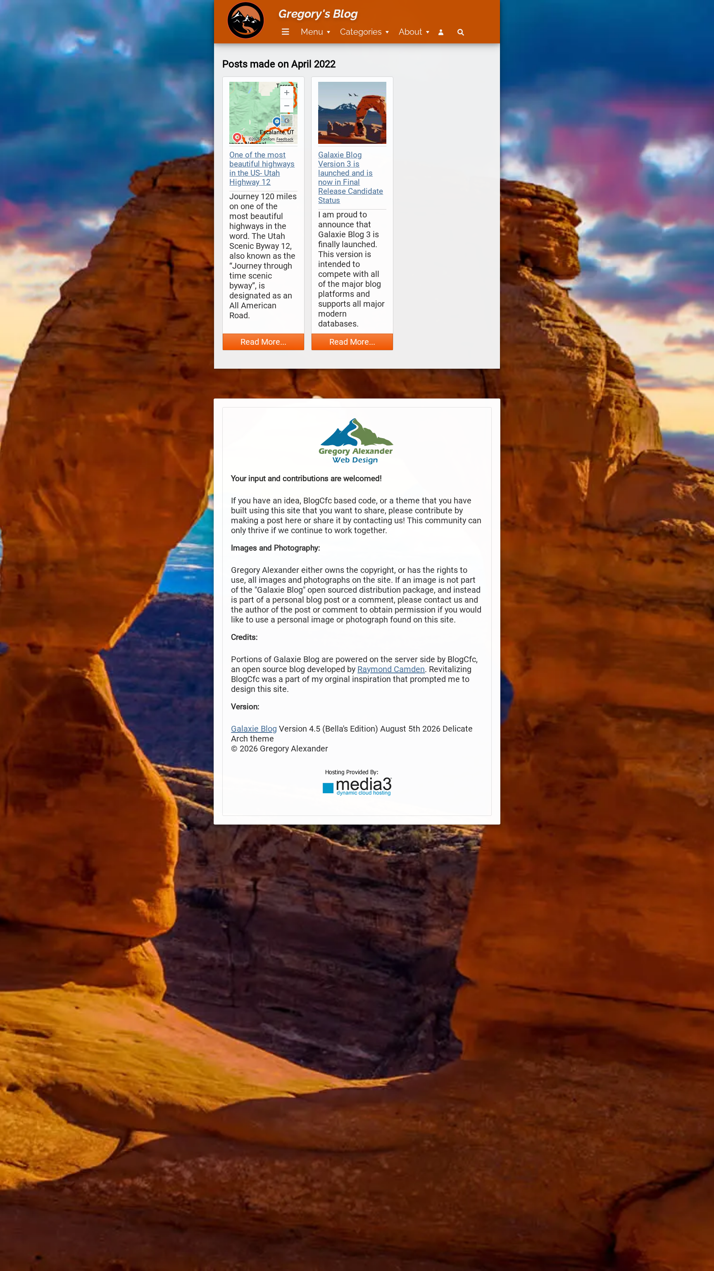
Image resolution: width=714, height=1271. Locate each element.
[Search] (461, 32)
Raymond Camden (391, 669)
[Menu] (285, 32)
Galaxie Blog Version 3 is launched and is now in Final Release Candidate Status (350, 177)
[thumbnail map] (263, 114)
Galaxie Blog (254, 729)
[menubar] (371, 27)
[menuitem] (284, 32)
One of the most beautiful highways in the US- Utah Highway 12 (262, 168)
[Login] (442, 32)
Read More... (263, 342)
